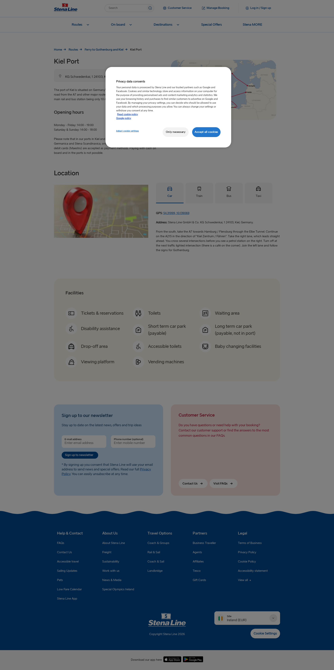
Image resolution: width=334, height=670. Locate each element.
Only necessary (176, 132)
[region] (168, 107)
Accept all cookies (206, 132)
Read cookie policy (127, 114)
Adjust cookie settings (127, 131)
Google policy (123, 118)
